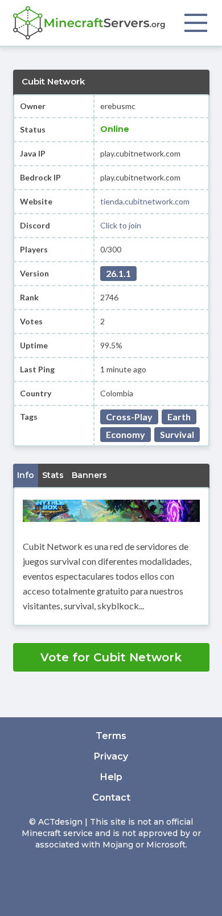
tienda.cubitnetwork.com (145, 201)
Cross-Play (129, 416)
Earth (179, 416)
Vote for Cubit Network (111, 657)
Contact (111, 797)
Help (111, 777)
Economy (125, 434)
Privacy (111, 756)
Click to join (120, 225)
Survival (177, 434)
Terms (111, 735)
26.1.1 (118, 273)
